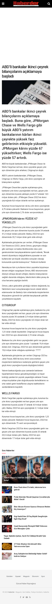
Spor (43, 576)
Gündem (9, 576)
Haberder (11, 592)
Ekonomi (35, 576)
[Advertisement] (26, 35)
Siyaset (18, 576)
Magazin (26, 576)
